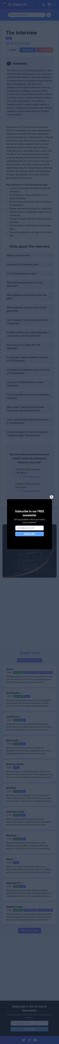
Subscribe (29, 534)
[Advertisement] (29, 613)
